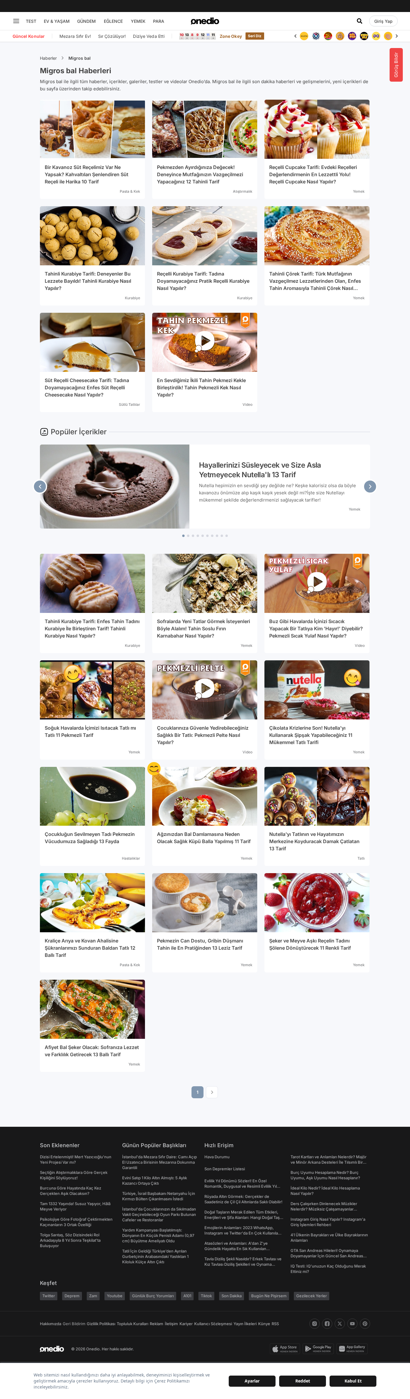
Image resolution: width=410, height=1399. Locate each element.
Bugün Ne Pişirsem (269, 1295)
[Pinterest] (365, 1324)
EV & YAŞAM (57, 21)
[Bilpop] (352, 36)
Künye (264, 1323)
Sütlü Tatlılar (129, 404)
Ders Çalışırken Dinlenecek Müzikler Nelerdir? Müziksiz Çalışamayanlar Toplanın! (324, 1209)
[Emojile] (364, 36)
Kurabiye (132, 298)
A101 (187, 1295)
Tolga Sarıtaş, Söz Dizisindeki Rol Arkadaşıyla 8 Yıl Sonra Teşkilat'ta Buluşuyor (70, 1240)
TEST (31, 21)
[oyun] (376, 36)
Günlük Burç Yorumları (153, 1295)
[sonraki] (370, 486)
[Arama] (359, 21)
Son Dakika (232, 1295)
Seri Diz (255, 36)
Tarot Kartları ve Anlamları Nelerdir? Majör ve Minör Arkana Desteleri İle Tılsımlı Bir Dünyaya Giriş (328, 1162)
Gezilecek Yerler (311, 1295)
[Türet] (328, 36)
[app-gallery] (353, 1348)
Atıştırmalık (242, 191)
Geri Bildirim (74, 1323)
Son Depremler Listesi (224, 1168)
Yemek (359, 191)
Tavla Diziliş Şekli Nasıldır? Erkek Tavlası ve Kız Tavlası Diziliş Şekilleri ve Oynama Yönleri (243, 1264)
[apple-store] (286, 1348)
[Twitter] (340, 1324)
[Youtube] (352, 1324)
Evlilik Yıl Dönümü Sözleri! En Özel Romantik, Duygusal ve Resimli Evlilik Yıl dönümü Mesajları (240, 1186)
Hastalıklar (131, 858)
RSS (275, 1323)
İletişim (171, 1323)
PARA (158, 21)
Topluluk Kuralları (132, 1323)
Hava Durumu (217, 1156)
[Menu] (16, 21)
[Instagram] (314, 1324)
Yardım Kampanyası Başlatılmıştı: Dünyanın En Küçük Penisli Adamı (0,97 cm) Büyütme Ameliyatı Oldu (158, 1235)
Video (247, 404)
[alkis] (388, 36)
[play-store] (319, 1348)
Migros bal (79, 58)
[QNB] (316, 36)
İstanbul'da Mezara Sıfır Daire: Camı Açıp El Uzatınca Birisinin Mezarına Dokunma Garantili (159, 1162)
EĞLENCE (113, 21)
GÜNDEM (86, 21)
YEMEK (138, 21)
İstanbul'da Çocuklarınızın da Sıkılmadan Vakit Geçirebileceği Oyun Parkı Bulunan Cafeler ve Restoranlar (159, 1214)
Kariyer (186, 1323)
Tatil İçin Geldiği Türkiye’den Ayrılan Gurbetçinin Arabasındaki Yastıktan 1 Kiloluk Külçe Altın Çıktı (155, 1256)
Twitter (48, 1295)
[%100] (304, 36)
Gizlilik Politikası (101, 1323)
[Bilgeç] (340, 36)
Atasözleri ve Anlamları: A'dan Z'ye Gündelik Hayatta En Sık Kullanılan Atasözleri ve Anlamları (236, 1248)
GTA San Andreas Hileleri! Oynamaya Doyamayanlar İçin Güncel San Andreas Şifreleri (327, 1256)
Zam (93, 1295)
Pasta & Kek (130, 191)
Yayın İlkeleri (245, 1323)
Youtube (114, 1295)
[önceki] (40, 486)
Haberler (48, 58)
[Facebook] (327, 1324)
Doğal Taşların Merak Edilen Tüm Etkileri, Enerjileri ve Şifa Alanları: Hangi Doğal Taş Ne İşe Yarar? (242, 1217)
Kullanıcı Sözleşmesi (213, 1323)
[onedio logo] (205, 21)
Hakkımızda (50, 1323)
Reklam (156, 1323)
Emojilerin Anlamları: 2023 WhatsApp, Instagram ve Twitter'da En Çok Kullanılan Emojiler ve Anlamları (242, 1233)
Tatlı (361, 858)
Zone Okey (231, 36)
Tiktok (206, 1295)
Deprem (72, 1295)
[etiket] (154, 768)
